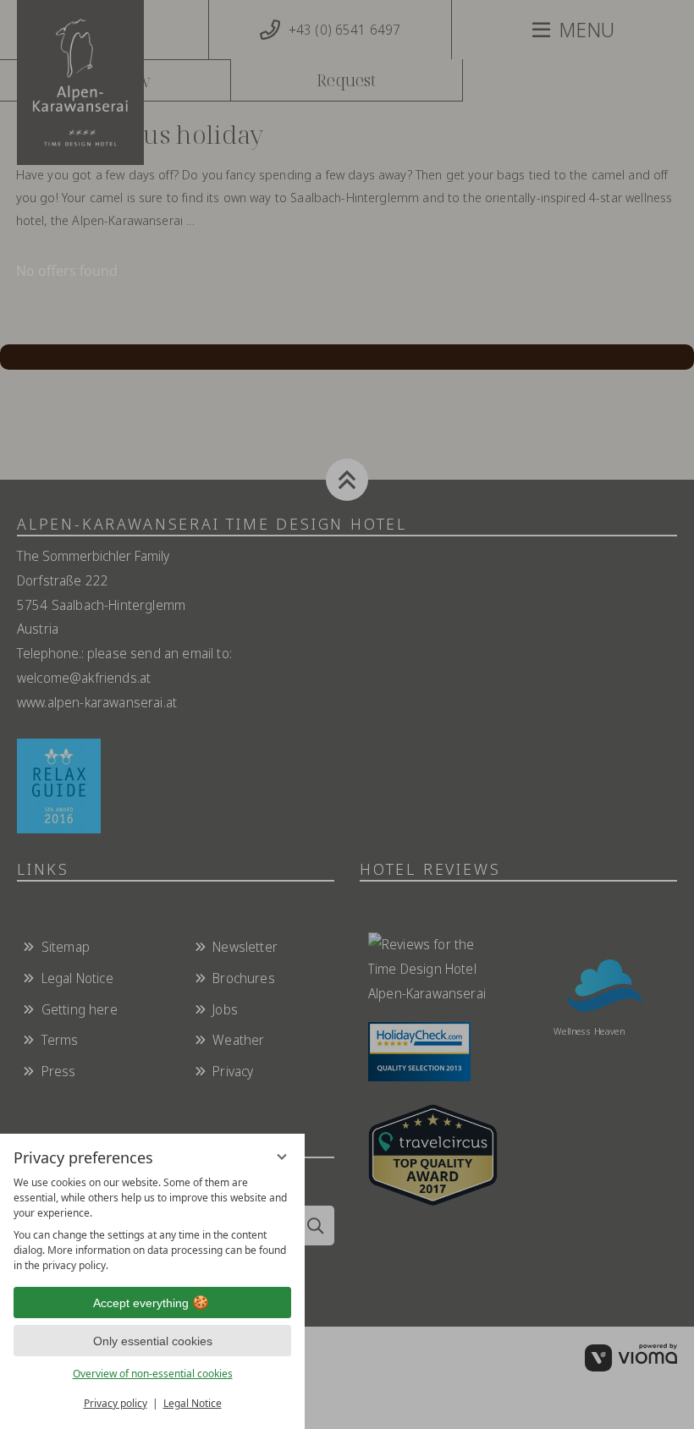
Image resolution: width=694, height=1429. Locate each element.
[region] (152, 1224)
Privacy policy (115, 1403)
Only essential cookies (152, 1341)
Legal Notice (192, 1403)
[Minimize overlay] (282, 1156)
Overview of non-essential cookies (153, 1373)
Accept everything (141, 1303)
